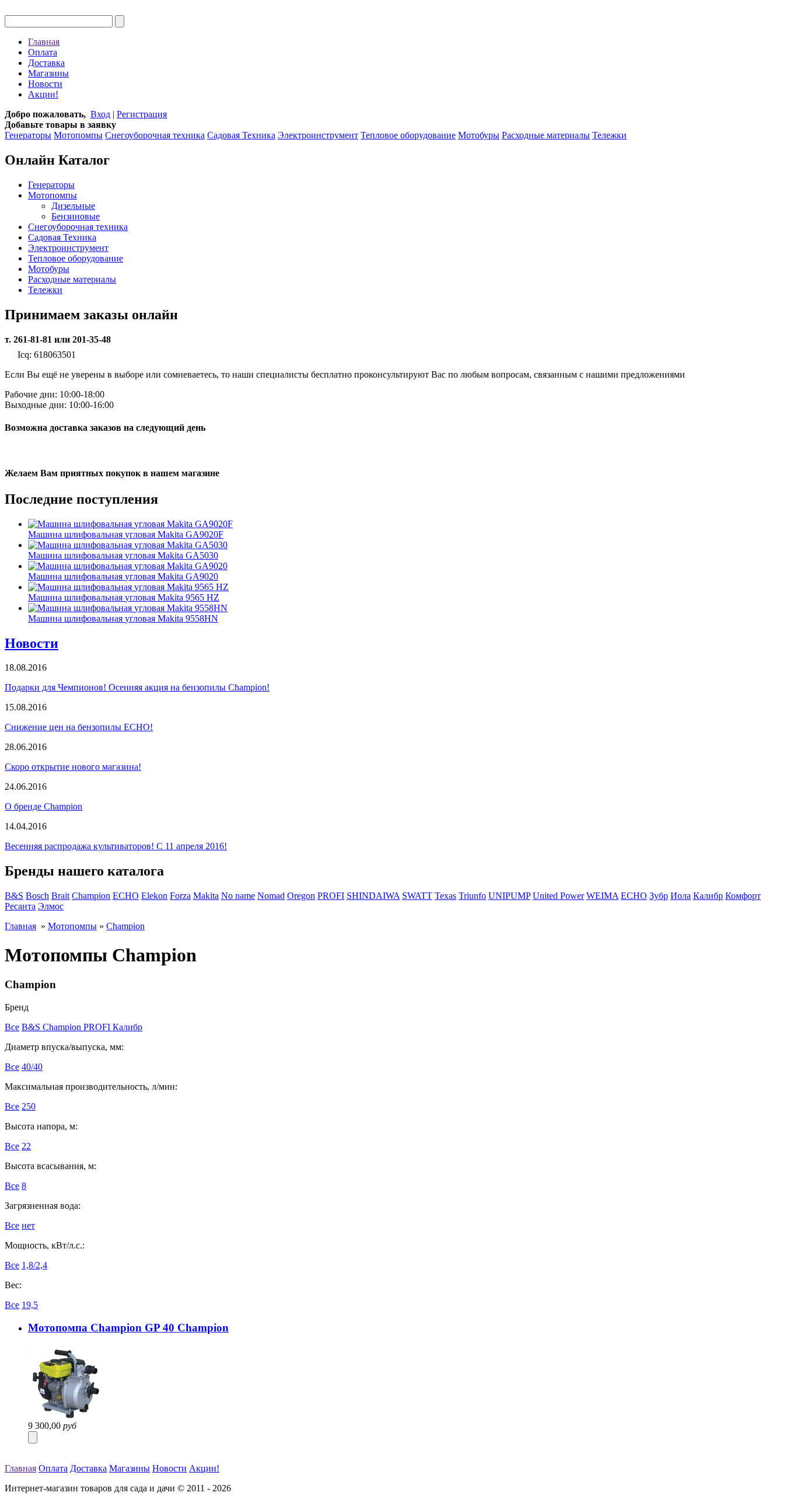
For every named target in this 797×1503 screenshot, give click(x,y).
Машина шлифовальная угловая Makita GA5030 (123, 555)
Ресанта (20, 906)
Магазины (48, 73)
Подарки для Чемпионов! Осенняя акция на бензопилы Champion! (137, 687)
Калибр (708, 896)
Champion (91, 896)
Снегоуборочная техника (155, 135)
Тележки (609, 135)
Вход (100, 114)
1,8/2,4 (34, 1265)
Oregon (301, 896)
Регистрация (142, 114)
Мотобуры (478, 135)
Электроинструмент (318, 135)
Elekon (154, 896)
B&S (14, 896)
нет (28, 1225)
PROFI (330, 896)
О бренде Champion (43, 806)
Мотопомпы (78, 135)
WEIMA (602, 896)
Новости (45, 84)
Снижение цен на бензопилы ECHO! (79, 727)
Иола (680, 896)
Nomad (271, 896)
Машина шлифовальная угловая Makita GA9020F (125, 534)
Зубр (658, 896)
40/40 (32, 1067)
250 (29, 1106)
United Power (558, 896)
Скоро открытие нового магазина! (73, 767)
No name (238, 896)
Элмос (51, 906)
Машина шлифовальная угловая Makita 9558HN (123, 618)
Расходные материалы (546, 135)
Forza (180, 896)
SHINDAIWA (373, 896)
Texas (445, 896)
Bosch (37, 896)
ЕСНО (634, 896)
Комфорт (743, 896)
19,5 (30, 1305)
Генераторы (28, 135)
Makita (206, 896)
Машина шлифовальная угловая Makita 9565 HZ (123, 597)
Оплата (42, 52)
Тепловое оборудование (408, 135)
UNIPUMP (509, 896)
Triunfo (472, 896)
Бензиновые (75, 216)
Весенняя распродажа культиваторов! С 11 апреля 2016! (116, 846)
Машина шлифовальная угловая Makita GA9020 (123, 576)
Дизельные (73, 206)
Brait (60, 896)
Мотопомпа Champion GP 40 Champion (128, 1327)
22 (26, 1146)
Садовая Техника (241, 135)
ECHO (126, 896)
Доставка (46, 63)
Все (12, 1027)
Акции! (43, 94)
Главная (44, 42)
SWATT (417, 896)
